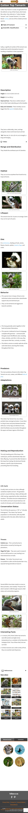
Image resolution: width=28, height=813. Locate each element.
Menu (1, 2)
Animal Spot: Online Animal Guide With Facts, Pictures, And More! (13, 809)
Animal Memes (14, 804)
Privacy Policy (6, 802)
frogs (20, 245)
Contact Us (13, 802)
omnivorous (6, 243)
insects (16, 245)
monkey (6, 19)
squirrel (11, 109)
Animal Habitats (21, 802)
